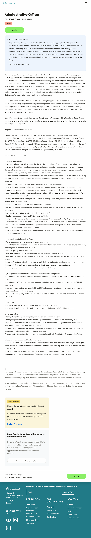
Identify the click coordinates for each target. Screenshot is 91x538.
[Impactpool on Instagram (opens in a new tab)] (8, 531)
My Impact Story (32, 520)
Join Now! (68, 492)
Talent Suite (51, 510)
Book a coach (31, 513)
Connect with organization (26, 461)
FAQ (69, 511)
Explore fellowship (14, 424)
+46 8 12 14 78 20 (12, 497)
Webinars (30, 523)
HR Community (53, 514)
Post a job (50, 507)
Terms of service (74, 518)
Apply (14, 30)
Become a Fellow (33, 517)
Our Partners (52, 517)
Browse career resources (32, 509)
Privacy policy (72, 514)
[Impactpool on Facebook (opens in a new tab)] (8, 522)
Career (70, 504)
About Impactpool (74, 508)
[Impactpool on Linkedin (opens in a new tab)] (15, 522)
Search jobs (30, 504)
